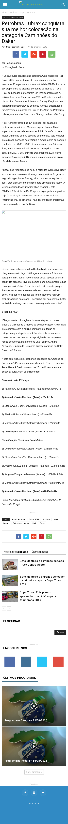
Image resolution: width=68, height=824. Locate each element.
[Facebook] (25, 792)
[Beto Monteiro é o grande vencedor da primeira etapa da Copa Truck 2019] (10, 580)
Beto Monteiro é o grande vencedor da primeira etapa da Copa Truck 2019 (42, 580)
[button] (63, 4)
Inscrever (58, 658)
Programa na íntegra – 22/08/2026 (25, 720)
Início (4, 12)
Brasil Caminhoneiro (16, 47)
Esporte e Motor (28, 12)
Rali (34, 523)
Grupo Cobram (34, 808)
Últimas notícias (40, 551)
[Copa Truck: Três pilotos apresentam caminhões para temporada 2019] (10, 596)
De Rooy (46, 519)
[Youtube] (43, 792)
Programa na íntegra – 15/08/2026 (25, 760)
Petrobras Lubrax (21, 523)
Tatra (42, 523)
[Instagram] (34, 792)
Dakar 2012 (34, 519)
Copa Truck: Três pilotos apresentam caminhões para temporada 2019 (38, 596)
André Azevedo (18, 519)
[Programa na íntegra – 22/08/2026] (34, 706)
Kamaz (6, 523)
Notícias (13, 12)
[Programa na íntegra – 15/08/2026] (34, 746)
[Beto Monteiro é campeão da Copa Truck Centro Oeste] (10, 564)
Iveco (56, 519)
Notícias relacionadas (16, 551)
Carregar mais (33, 772)
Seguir (26, 658)
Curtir (9, 658)
